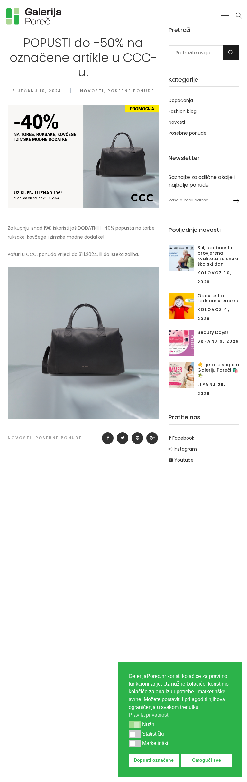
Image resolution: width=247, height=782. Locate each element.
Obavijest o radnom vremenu (217, 298)
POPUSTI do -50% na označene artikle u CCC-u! (83, 57)
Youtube (183, 460)
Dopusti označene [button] (154, 760)
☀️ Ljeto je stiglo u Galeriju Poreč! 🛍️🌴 (218, 370)
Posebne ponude (130, 90)
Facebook (182, 438)
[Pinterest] (137, 438)
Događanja (181, 100)
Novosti (92, 90)
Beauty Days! (212, 332)
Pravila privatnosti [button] (149, 715)
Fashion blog (183, 111)
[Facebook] (108, 438)
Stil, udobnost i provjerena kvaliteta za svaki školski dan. (217, 255)
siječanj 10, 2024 (37, 90)
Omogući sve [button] (206, 760)
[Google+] (152, 438)
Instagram (184, 449)
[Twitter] (122, 438)
